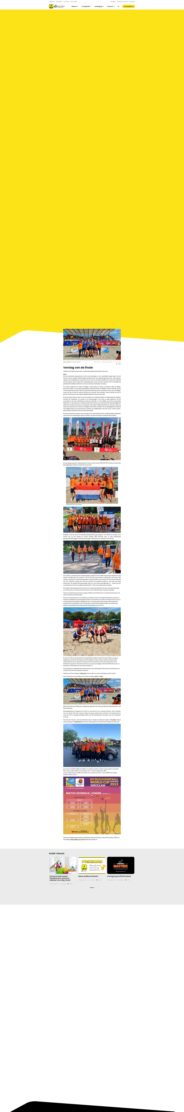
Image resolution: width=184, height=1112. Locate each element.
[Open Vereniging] (103, 6)
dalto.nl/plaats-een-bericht (78, 839)
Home (64, 362)
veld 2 (101, 676)
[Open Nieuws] (78, 6)
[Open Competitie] (90, 6)
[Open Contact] (114, 6)
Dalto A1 (69, 362)
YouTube (113, 720)
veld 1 (96, 676)
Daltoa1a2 (83, 673)
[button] (90, 887)
